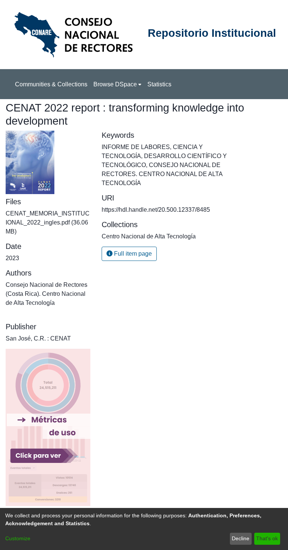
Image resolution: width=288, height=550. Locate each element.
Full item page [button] (132, 253)
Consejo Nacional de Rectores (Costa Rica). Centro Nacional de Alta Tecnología (46, 294)
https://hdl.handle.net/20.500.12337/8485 (156, 209)
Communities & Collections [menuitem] (51, 84)
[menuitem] (117, 84)
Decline (240, 538)
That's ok (267, 538)
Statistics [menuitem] (159, 84)
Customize (17, 538)
